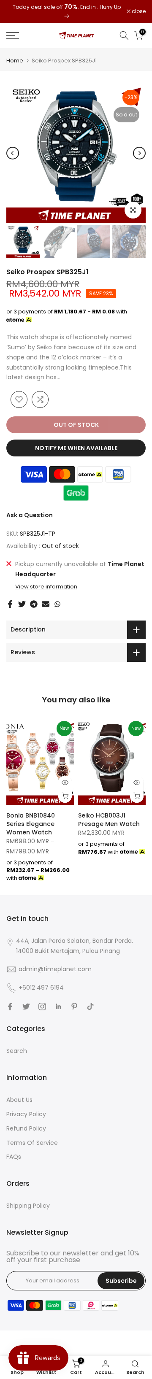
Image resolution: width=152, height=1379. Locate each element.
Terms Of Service (32, 1143)
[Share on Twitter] (22, 604)
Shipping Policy (28, 1205)
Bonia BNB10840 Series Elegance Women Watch (30, 824)
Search (16, 1051)
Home (14, 60)
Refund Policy (26, 1128)
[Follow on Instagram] (42, 1006)
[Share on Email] (45, 604)
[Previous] (12, 153)
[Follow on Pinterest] (74, 1006)
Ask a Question (29, 515)
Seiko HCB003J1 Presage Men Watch (109, 819)
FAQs (13, 1156)
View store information (46, 587)
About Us (19, 1100)
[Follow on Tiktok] (90, 1006)
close (138, 11)
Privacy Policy (26, 1114)
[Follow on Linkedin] (58, 1006)
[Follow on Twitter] (26, 1006)
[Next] (139, 153)
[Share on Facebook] (10, 604)
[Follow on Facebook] (10, 1006)
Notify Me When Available (76, 448)
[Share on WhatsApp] (57, 604)
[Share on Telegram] (34, 604)
